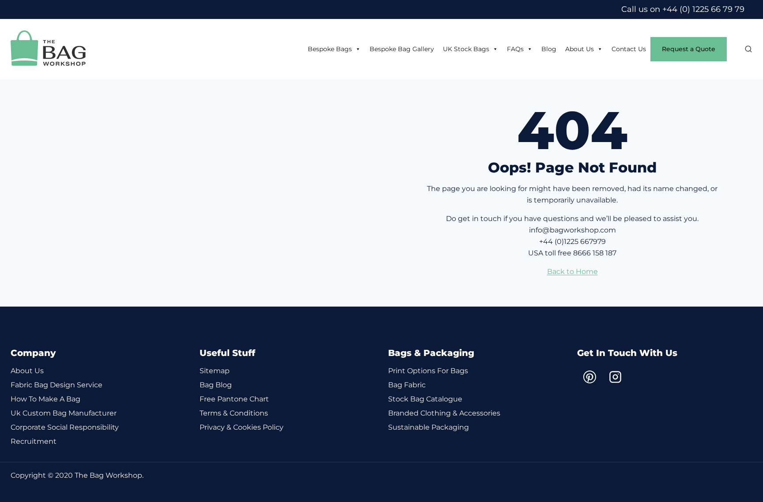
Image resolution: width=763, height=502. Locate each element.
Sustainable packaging (428, 427)
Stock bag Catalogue (425, 399)
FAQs (515, 49)
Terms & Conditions (234, 413)
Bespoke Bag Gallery (402, 49)
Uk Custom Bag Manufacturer (64, 413)
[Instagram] (615, 377)
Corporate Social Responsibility (65, 427)
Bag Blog (216, 385)
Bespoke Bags (330, 49)
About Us (579, 49)
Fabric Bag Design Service (56, 385)
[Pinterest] (590, 377)
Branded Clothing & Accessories (444, 413)
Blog (548, 49)
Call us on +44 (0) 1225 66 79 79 (682, 9)
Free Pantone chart (234, 399)
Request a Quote (688, 49)
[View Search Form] (744, 49)
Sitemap (215, 371)
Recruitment (34, 441)
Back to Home (572, 271)
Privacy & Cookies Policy (241, 427)
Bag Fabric (407, 385)
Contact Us (629, 49)
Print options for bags (428, 371)
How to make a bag (45, 399)
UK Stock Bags (466, 49)
